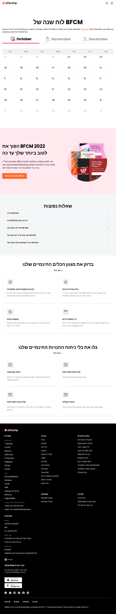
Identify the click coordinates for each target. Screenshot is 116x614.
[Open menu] (112, 3)
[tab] (20, 39)
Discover (85, 29)
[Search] (107, 3)
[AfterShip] (10, 3)
